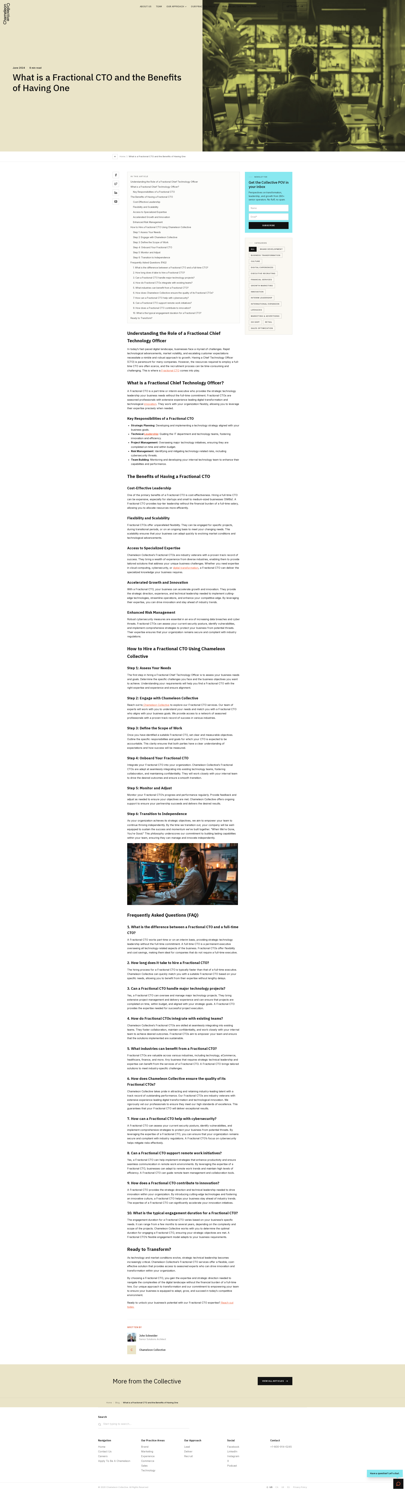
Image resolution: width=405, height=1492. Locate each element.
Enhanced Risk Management (148, 222)
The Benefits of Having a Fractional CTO (152, 197)
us (271, 1487)
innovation (150, 404)
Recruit (188, 1456)
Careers (103, 1456)
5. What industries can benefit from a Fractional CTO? (161, 287)
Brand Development (271, 249)
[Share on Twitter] (116, 184)
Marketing (147, 1451)
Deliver (188, 1451)
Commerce (147, 1460)
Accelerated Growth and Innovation (151, 217)
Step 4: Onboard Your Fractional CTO (152, 247)
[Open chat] (398, 1484)
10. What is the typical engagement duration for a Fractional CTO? (167, 313)
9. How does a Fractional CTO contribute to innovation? (162, 308)
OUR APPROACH (175, 6)
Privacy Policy (300, 1487)
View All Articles (273, 1381)
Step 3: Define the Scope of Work (150, 242)
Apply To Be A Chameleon (114, 1460)
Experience (148, 1456)
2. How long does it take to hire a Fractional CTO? (159, 272)
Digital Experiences (262, 267)
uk (282, 1487)
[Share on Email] (116, 201)
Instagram (233, 1456)
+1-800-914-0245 (281, 1446)
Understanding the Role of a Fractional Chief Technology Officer (164, 181)
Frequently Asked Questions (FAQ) (149, 262)
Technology (148, 1470)
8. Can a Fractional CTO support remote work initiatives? (162, 303)
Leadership (151, 434)
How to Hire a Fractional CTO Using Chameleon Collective (161, 227)
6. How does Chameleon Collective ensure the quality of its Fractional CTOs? (173, 292)
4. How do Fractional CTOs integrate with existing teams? (163, 282)
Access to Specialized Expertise (150, 212)
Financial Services (261, 279)
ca (276, 1487)
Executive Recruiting (263, 273)
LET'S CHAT (293, 6)
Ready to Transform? (141, 318)
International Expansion (265, 304)
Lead (187, 1446)
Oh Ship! (255, 322)
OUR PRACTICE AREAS (203, 6)
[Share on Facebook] (116, 175)
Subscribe (268, 225)
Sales (144, 1465)
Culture (255, 261)
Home (122, 156)
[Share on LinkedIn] (116, 193)
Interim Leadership (261, 298)
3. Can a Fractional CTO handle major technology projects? (164, 277)
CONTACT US (258, 6)
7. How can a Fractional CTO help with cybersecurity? (161, 298)
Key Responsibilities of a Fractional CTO (154, 191)
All (253, 249)
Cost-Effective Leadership (146, 202)
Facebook (233, 1446)
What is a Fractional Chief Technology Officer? (155, 186)
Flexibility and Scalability (145, 207)
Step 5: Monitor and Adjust (146, 252)
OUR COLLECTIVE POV (234, 6)
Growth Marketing (262, 286)
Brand (144, 1446)
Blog (117, 1402)
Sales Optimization (262, 328)
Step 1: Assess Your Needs (147, 232)
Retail (268, 322)
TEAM (159, 6)
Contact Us (105, 1451)
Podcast (232, 1465)
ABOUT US (145, 6)
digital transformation (185, 567)
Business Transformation (265, 255)
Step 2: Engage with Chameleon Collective (155, 237)
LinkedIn (232, 1451)
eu (288, 1487)
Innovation (257, 292)
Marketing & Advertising (265, 316)
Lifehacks (256, 310)
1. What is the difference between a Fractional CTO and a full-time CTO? (170, 267)
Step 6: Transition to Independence (151, 257)
